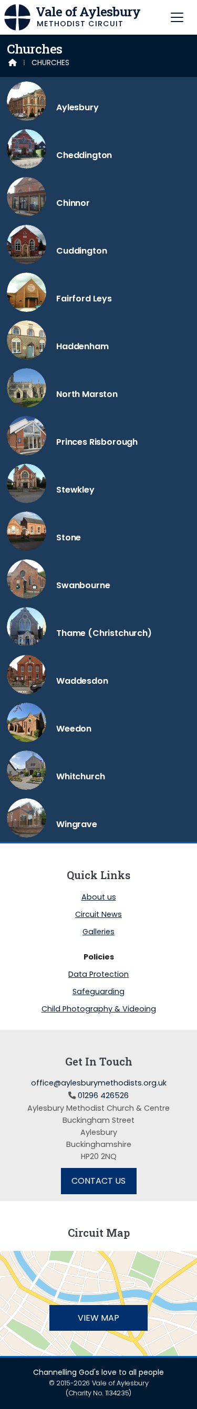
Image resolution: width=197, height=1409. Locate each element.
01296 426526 (103, 1095)
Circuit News (98, 915)
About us (98, 897)
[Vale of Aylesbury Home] (17, 17)
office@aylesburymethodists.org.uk (99, 1083)
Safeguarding (98, 992)
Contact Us (98, 1181)
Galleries (98, 932)
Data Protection (98, 974)
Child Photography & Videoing (99, 1009)
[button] (177, 17)
